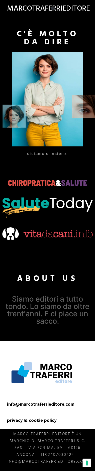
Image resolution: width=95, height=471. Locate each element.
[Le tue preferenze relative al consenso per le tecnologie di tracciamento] (87, 463)
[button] (53, 8)
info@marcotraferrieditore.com (40, 405)
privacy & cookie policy (32, 421)
